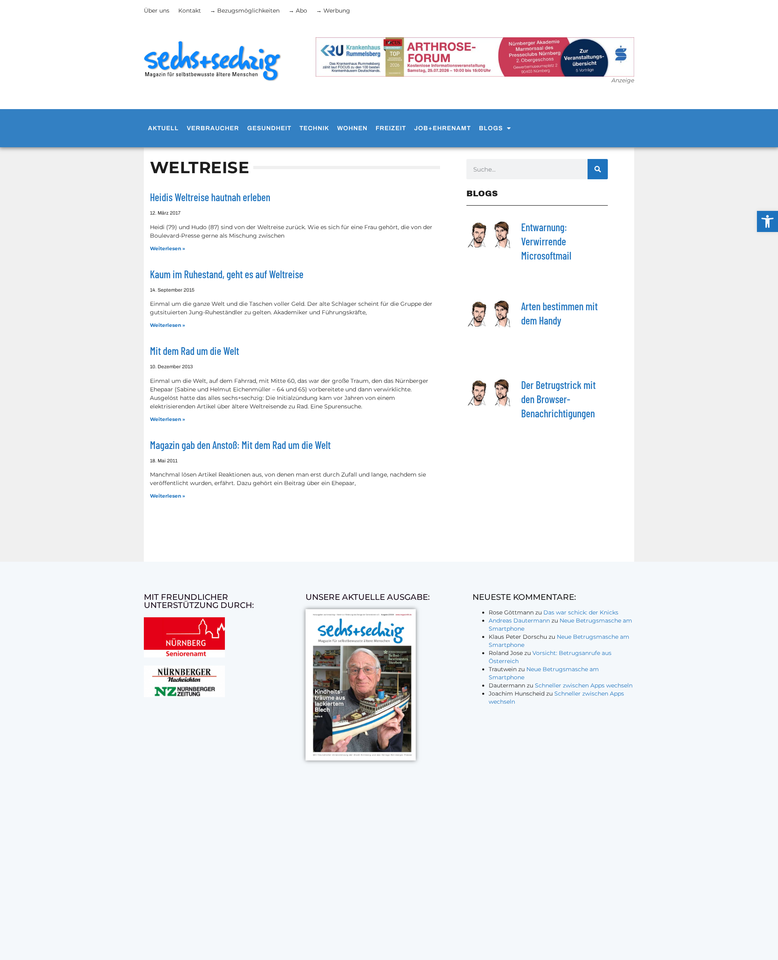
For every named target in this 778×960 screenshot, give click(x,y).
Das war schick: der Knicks (580, 612)
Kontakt (189, 10)
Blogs (491, 128)
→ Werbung (333, 10)
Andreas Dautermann (519, 620)
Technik (314, 128)
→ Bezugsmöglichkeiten (245, 10)
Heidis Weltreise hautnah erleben (210, 197)
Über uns (156, 10)
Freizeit (391, 128)
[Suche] (598, 169)
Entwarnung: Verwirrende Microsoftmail (546, 241)
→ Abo (298, 10)
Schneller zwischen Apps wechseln (584, 685)
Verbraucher (213, 128)
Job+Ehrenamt (442, 128)
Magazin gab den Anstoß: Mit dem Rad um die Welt (240, 444)
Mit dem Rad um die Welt (194, 350)
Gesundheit (269, 128)
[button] (767, 221)
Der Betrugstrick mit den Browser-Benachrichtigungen (558, 398)
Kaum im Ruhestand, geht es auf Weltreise (227, 274)
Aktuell (163, 128)
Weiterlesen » (167, 248)
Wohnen (352, 128)
